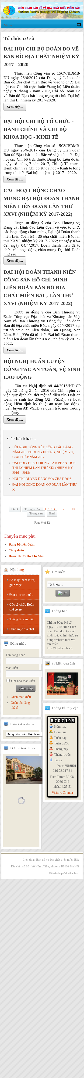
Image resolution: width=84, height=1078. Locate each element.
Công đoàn (16, 550)
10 (73, 509)
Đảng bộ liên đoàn (22, 544)
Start (14, 509)
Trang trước (32, 509)
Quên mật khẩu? (21, 697)
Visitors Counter (62, 792)
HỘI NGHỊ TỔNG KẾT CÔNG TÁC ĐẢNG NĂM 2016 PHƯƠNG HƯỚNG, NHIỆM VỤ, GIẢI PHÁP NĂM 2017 (43, 452)
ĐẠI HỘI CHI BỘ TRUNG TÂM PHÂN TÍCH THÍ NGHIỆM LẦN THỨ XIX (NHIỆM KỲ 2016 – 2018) (44, 467)
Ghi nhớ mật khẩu (23, 681)
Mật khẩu (12, 668)
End (52, 513)
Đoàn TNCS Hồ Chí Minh (27, 556)
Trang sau (36, 513)
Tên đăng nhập (15, 655)
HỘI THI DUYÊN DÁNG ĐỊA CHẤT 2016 (41, 479)
